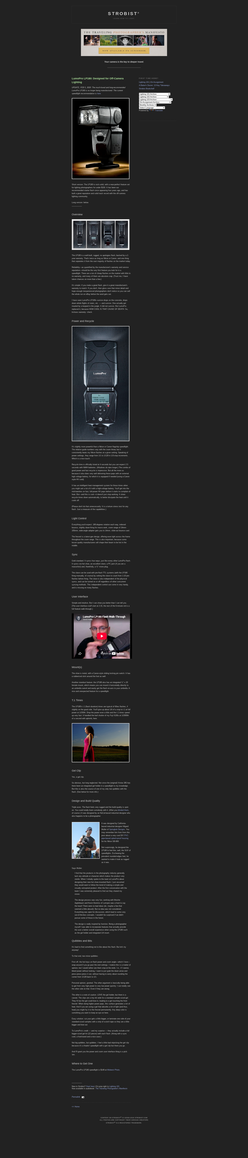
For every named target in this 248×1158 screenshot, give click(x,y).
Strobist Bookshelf (146, 89)
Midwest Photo (113, 1070)
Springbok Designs (117, 829)
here (99, 93)
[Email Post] (82, 1097)
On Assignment (157, 82)
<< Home (76, 1107)
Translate (159, 110)
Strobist (124, 13)
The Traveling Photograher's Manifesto (111, 1088)
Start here (90, 1086)
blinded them (123, 810)
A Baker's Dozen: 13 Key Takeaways (154, 85)
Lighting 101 (114, 1086)
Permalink (76, 1097)
